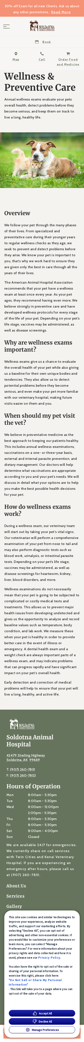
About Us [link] (16, 886)
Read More (61, 12)
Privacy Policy (49, 957)
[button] (6, 26)
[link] (42, 25)
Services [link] (15, 896)
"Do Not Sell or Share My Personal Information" (35, 982)
